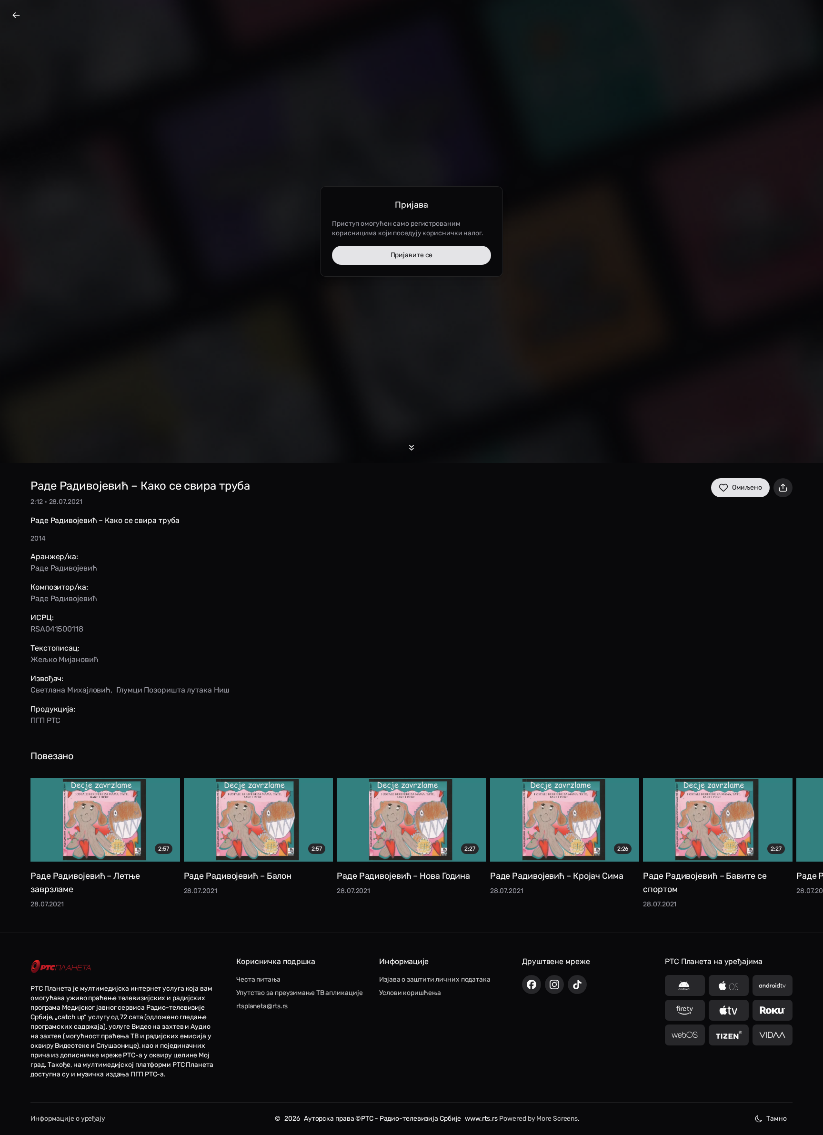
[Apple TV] (729, 1010)
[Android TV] (773, 985)
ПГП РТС (45, 720)
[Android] (685, 985)
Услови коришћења (410, 993)
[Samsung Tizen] (729, 1035)
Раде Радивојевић (63, 568)
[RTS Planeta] (60, 966)
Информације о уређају (67, 1119)
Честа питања (258, 979)
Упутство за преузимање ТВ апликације (299, 993)
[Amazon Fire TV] (685, 1010)
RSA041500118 (56, 628)
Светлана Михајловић (70, 689)
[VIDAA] (773, 1035)
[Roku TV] (773, 1010)
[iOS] (729, 985)
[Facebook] (531, 984)
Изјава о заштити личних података (435, 979)
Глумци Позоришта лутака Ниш (173, 689)
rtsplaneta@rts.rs (262, 1006)
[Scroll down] (411, 447)
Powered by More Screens (538, 1119)
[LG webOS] (685, 1035)
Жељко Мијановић (64, 659)
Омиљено (747, 487)
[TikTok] (577, 984)
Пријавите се (412, 255)
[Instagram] (554, 984)
